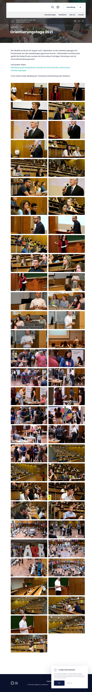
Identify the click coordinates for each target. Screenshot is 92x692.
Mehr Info (69, 683)
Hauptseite (14, 27)
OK (58, 683)
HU (75, 21)
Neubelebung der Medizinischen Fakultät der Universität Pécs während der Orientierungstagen (40, 69)
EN (79, 21)
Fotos (21, 27)
